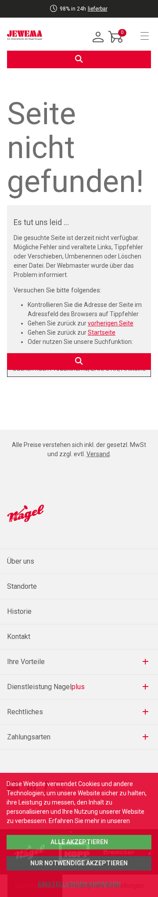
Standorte (22, 586)
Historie (19, 611)
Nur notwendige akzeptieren (79, 863)
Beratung (58, 14)
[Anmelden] (98, 37)
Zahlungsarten (28, 737)
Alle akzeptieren (79, 841)
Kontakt (18, 636)
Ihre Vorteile (26, 661)
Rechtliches (25, 712)
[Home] (24, 35)
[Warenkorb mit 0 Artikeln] (116, 43)
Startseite (101, 332)
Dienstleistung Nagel (46, 687)
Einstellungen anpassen (79, 884)
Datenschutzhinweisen (38, 830)
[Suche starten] (79, 59)
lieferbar (98, 9)
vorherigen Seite (110, 323)
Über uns (20, 561)
